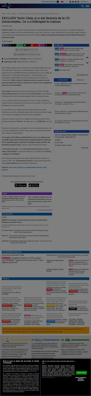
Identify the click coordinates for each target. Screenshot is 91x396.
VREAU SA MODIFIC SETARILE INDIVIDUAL (80, 379)
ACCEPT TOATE (81, 372)
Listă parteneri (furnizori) (48, 377)
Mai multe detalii (33, 371)
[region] (45, 377)
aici (23, 384)
